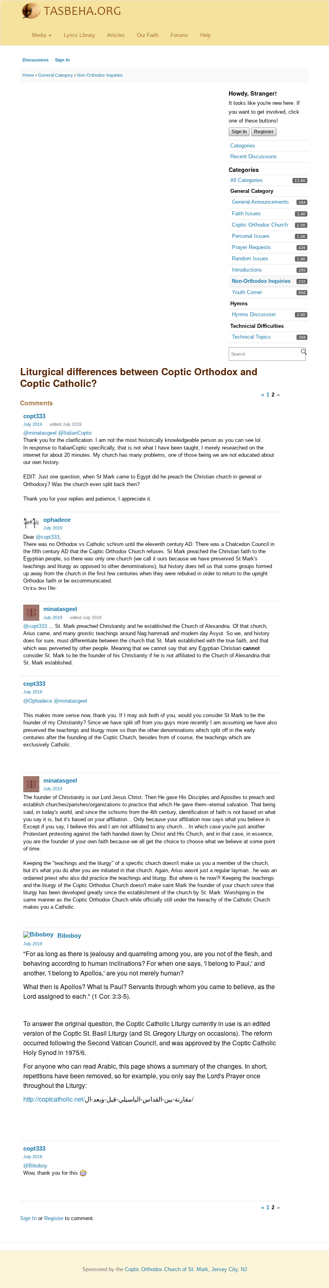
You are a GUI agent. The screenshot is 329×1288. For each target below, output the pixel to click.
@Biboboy (35, 1166)
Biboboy (69, 935)
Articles (116, 35)
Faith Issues (246, 214)
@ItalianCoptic (75, 433)
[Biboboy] (38, 934)
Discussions (35, 59)
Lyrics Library (79, 35)
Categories (242, 146)
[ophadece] (31, 523)
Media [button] (40, 35)
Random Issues (250, 259)
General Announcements (260, 202)
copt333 (34, 416)
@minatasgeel (40, 433)
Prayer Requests (251, 247)
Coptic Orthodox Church (260, 225)
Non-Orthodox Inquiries (261, 281)
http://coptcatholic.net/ (54, 1099)
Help (205, 35)
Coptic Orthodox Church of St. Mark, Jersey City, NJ (186, 1269)
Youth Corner (247, 292)
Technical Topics (251, 337)
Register (264, 132)
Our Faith (147, 35)
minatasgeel (60, 608)
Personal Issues (251, 236)
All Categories (246, 180)
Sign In (62, 59)
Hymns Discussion (254, 314)
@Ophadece (37, 701)
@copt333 (47, 537)
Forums (179, 35)
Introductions (247, 270)
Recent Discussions (253, 156)
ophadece (57, 519)
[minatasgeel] (31, 613)
